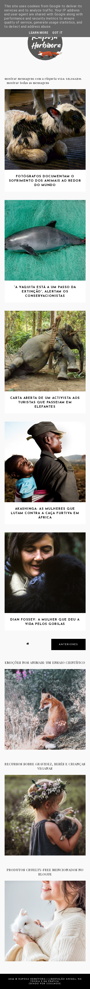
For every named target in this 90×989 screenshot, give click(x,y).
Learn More (38, 32)
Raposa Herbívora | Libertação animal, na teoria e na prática (50, 980)
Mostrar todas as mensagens (28, 83)
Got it (57, 32)
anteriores (68, 644)
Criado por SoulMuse (45, 984)
